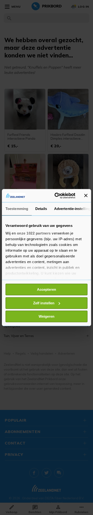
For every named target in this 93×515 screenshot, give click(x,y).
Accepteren (46, 289)
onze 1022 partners (34, 233)
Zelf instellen (43, 303)
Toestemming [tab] (16, 209)
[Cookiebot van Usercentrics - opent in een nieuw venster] (56, 196)
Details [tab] (41, 209)
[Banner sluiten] (86, 195)
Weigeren (46, 316)
